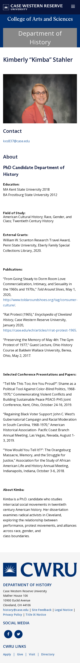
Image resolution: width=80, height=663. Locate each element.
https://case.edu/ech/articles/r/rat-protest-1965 (39, 330)
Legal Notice (64, 610)
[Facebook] (8, 634)
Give (20, 654)
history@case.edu (16, 610)
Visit (32, 654)
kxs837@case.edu (16, 141)
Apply (7, 654)
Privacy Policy (12, 614)
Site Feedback (41, 610)
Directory (48, 654)
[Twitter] (18, 634)
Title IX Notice (35, 614)
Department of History (40, 37)
